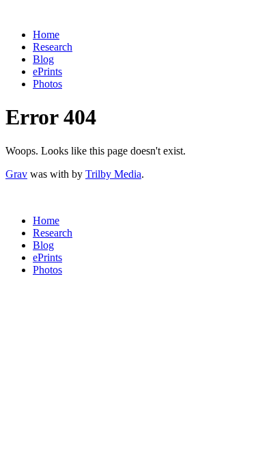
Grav (16, 174)
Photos (47, 84)
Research (52, 47)
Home (46, 34)
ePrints (47, 71)
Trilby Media (113, 174)
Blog (43, 59)
